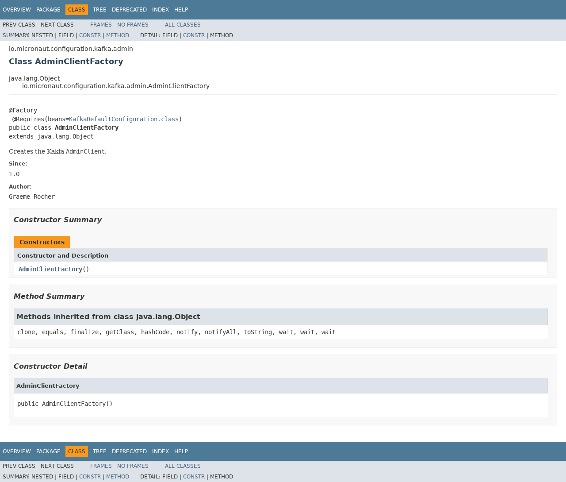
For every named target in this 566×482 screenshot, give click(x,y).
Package (48, 10)
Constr (90, 35)
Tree (100, 10)
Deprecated (129, 10)
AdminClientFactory (50, 269)
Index (160, 10)
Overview (17, 10)
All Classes (183, 25)
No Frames (133, 25)
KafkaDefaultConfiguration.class (124, 119)
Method (117, 35)
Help (181, 10)
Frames (101, 25)
